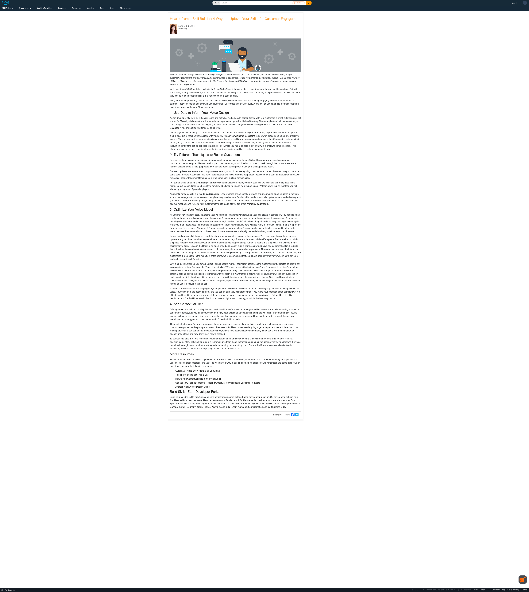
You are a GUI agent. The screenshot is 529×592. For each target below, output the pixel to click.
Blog (112, 8)
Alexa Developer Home (517, 590)
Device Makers (25, 8)
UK (184, 407)
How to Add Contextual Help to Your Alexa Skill (198, 379)
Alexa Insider (125, 8)
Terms (476, 590)
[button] (9, 590)
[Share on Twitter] (297, 414)
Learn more (237, 407)
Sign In (515, 3)
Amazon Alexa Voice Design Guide (192, 387)
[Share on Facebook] (293, 414)
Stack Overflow (493, 590)
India (228, 407)
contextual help (185, 309)
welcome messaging (245, 136)
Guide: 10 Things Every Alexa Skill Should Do (197, 371)
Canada (174, 407)
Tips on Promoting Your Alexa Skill (192, 375)
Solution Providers (44, 8)
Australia (216, 407)
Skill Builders (7, 8)
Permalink (277, 415)
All (216, 3)
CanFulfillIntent (192, 298)
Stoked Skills (178, 81)
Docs (102, 8)
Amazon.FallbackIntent (274, 295)
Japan (200, 407)
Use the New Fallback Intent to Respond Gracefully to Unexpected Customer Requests (217, 383)
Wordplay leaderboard (257, 204)
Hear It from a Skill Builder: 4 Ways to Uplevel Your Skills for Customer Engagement (235, 19)
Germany (191, 407)
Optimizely (203, 124)
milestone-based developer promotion (250, 397)
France (207, 407)
